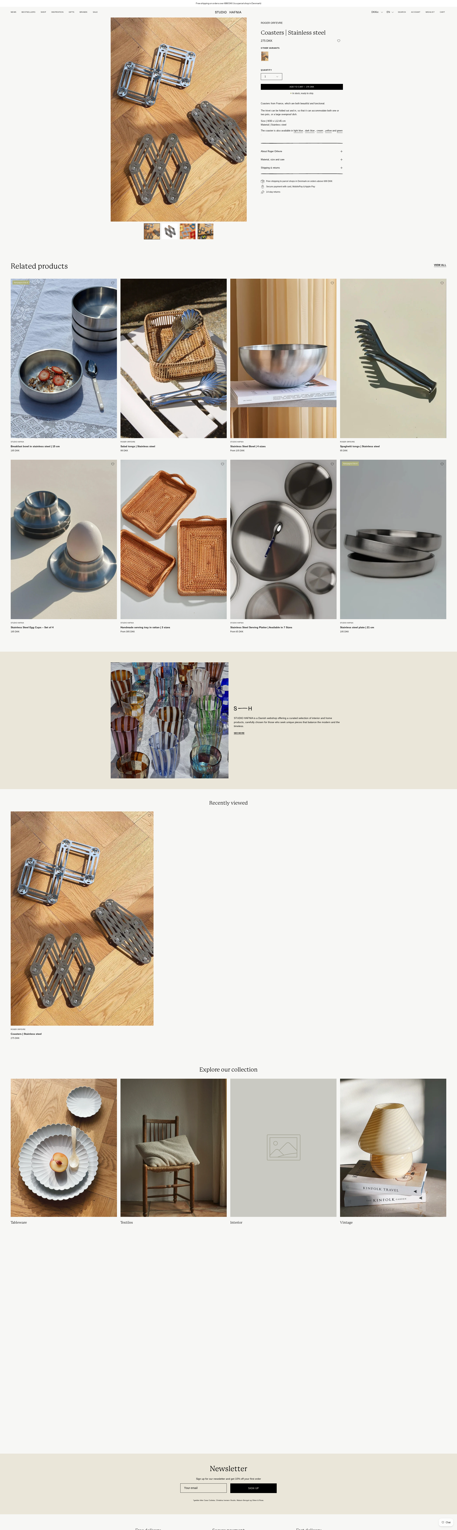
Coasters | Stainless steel (26, 1033)
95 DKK (344, 451)
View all (440, 265)
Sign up (253, 1488)
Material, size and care (272, 159)
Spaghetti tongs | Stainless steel (360, 446)
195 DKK (15, 451)
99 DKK (124, 451)
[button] (71, 12)
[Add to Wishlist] (338, 40)
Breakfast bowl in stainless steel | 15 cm (35, 446)
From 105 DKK (237, 451)
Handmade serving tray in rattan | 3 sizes (145, 627)
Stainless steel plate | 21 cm (357, 627)
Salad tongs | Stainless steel (137, 446)
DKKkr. (375, 12)
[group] (228, 3)
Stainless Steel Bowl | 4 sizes (248, 446)
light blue (298, 130)
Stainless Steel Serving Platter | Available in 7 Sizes (261, 627)
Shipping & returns (270, 167)
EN (388, 12)
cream (320, 130)
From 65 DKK (236, 632)
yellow (328, 130)
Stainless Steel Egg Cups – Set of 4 (32, 627)
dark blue (310, 130)
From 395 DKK (127, 632)
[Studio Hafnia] (228, 12)
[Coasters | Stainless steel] (152, 231)
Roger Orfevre (272, 23)
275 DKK (15, 1038)
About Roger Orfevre (271, 151)
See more (239, 733)
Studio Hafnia (17, 442)
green (340, 130)
